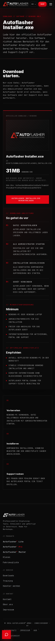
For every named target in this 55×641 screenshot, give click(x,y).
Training (8, 581)
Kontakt (7, 599)
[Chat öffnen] (6, 634)
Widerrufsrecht (12, 636)
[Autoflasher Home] (15, 4)
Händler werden (11, 586)
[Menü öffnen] (51, 4)
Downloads (8, 575)
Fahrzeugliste (11, 562)
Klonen (6, 557)
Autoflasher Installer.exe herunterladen (26, 199)
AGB (35, 630)
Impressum (8, 609)
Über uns (8, 604)
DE (33, 4)
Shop (42, 4)
